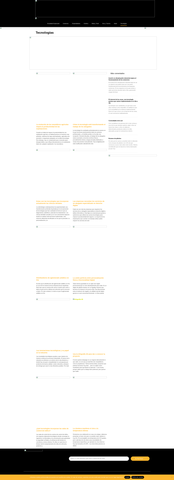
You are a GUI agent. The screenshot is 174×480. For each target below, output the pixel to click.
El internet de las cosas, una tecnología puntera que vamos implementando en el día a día (123, 101)
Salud (115, 23)
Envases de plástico (115, 138)
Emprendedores (76, 23)
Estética (86, 23)
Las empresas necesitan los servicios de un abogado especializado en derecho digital (88, 203)
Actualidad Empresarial (53, 23)
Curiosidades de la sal (116, 120)
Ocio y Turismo (106, 23)
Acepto (127, 477)
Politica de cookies (137, 477)
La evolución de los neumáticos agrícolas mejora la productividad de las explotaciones (52, 127)
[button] (137, 18)
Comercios (66, 23)
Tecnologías (123, 23)
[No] (172, 477)
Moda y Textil (95, 23)
